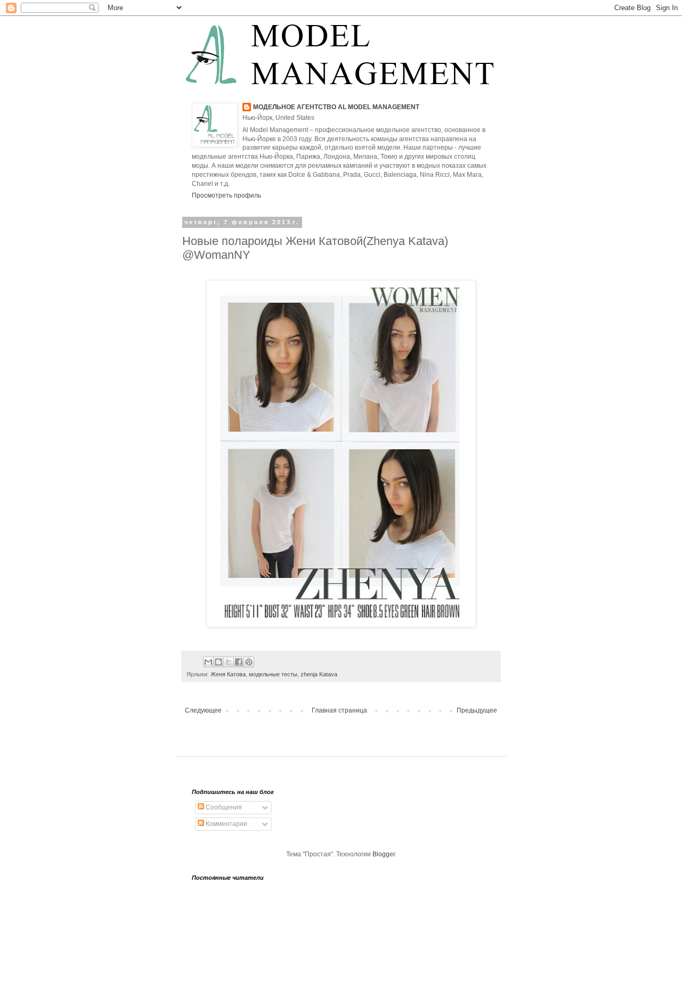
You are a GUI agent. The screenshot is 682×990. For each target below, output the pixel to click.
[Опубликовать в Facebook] (238, 662)
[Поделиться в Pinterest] (248, 662)
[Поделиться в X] (228, 662)
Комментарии (225, 824)
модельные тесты (273, 674)
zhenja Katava (319, 674)
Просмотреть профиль (226, 195)
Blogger (383, 854)
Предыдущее (477, 710)
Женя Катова (228, 674)
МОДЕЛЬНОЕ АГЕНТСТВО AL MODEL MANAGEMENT (336, 107)
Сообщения (223, 807)
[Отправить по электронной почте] (208, 662)
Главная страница (339, 710)
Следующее (203, 710)
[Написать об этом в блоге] (218, 662)
